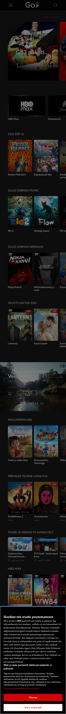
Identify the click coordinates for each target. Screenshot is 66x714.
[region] (33, 660)
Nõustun (33, 697)
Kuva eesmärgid (33, 707)
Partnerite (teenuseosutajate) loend (21, 688)
